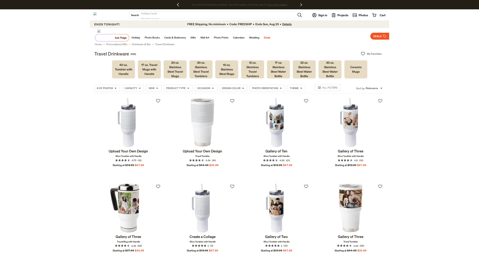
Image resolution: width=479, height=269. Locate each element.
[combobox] (212, 15)
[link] (123, 69)
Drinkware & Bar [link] (141, 44)
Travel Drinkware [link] (165, 44)
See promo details (269, 4)
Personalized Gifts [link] (116, 44)
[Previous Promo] (179, 4)
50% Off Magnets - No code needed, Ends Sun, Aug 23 (229, 4)
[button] (299, 15)
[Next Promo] (301, 4)
